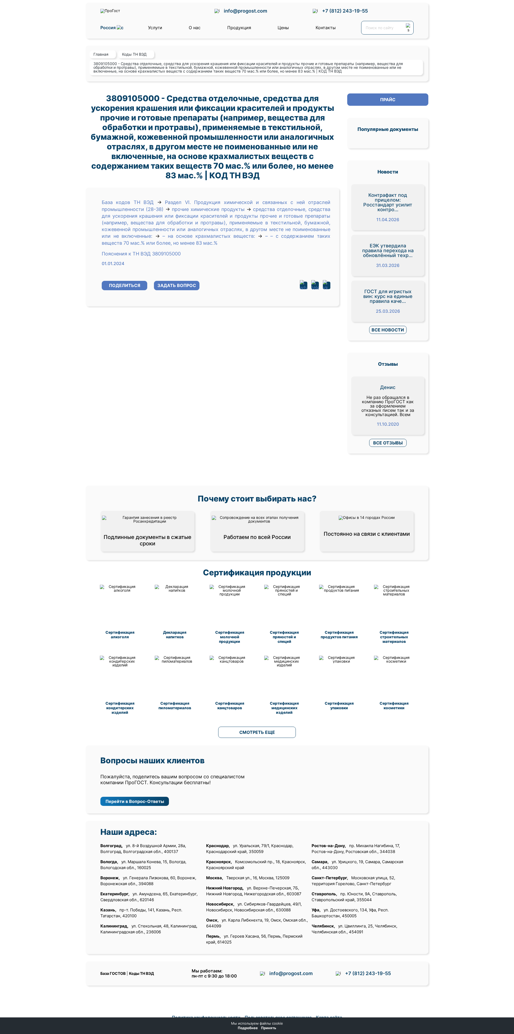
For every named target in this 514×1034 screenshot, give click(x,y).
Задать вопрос (176, 285)
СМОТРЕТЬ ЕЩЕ (257, 732)
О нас (195, 27)
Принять (268, 1028)
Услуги (155, 27)
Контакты (326, 27)
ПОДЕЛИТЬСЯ (124, 285)
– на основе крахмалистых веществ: (208, 236)
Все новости (388, 330)
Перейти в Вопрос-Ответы (134, 801)
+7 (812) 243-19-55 (345, 11)
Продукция (239, 27)
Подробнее (248, 1028)
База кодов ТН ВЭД (128, 202)
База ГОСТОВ (113, 973)
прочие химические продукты (208, 209)
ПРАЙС (387, 99)
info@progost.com (245, 11)
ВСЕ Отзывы (388, 443)
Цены (283, 27)
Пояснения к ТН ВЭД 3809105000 (141, 253)
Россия (108, 27)
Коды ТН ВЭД (141, 973)
